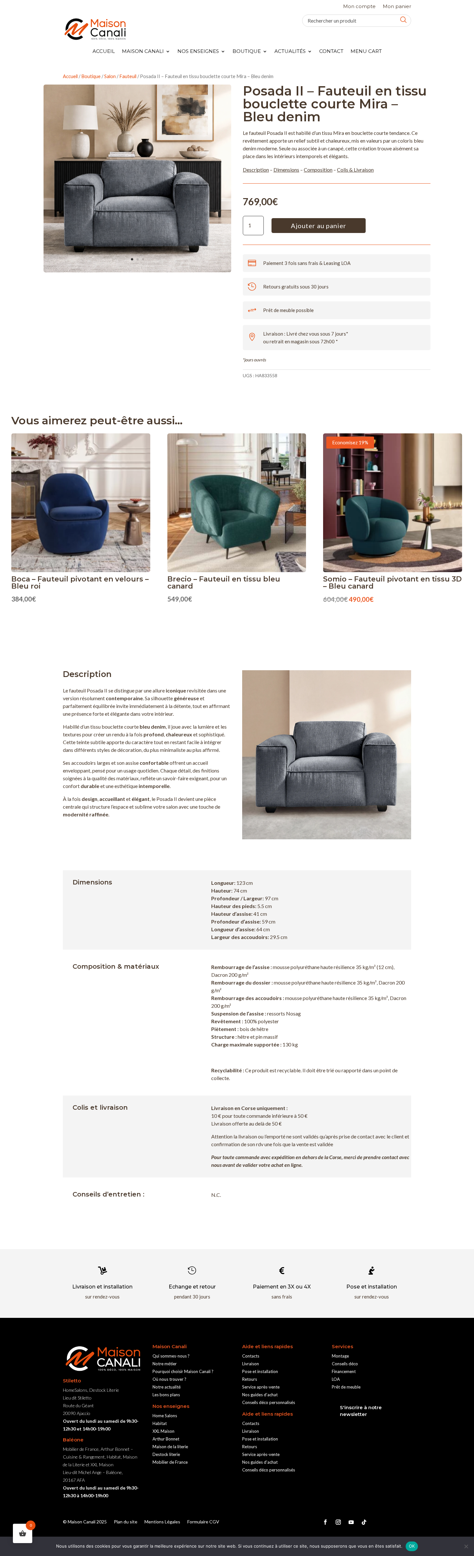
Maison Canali (143, 51)
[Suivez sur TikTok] (364, 1522)
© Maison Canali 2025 (85, 1522)
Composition (318, 170)
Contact (331, 51)
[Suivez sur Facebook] (325, 1522)
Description (256, 170)
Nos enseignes (198, 51)
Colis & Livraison (355, 170)
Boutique (246, 51)
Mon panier (397, 6)
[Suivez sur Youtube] (351, 1522)
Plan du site (125, 1522)
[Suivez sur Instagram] (338, 1522)
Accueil (104, 51)
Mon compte (359, 6)
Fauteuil (127, 76)
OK (412, 1546)
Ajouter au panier (318, 225)
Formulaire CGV (203, 1522)
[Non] (466, 1546)
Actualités (290, 51)
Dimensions (286, 170)
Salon (110, 76)
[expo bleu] (137, 270)
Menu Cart (366, 51)
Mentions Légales (162, 1522)
